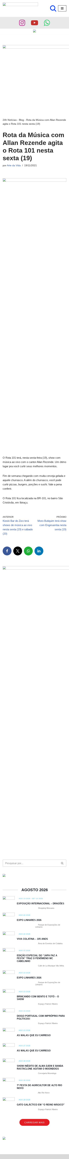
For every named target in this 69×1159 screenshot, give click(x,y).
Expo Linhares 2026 (29, 920)
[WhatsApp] (28, 551)
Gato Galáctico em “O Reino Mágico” (41, 1104)
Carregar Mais (34, 1122)
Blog (21, 119)
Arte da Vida (14, 165)
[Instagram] (22, 22)
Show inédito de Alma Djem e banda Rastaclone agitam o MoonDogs (40, 1067)
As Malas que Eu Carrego (34, 1035)
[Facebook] (7, 551)
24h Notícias (10, 119)
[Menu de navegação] (62, 8)
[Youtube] (34, 22)
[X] (17, 551)
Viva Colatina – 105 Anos (32, 939)
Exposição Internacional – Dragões (40, 903)
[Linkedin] (38, 551)
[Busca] (53, 8)
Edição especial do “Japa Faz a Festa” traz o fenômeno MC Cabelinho (37, 958)
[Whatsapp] (46, 22)
